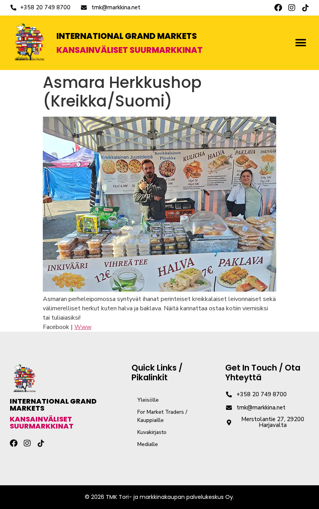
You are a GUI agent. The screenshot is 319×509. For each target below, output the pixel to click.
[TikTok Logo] (305, 8)
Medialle (147, 444)
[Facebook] (278, 8)
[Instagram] (292, 8)
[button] (300, 43)
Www (82, 327)
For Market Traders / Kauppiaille (162, 416)
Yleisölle (148, 400)
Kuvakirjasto (152, 432)
